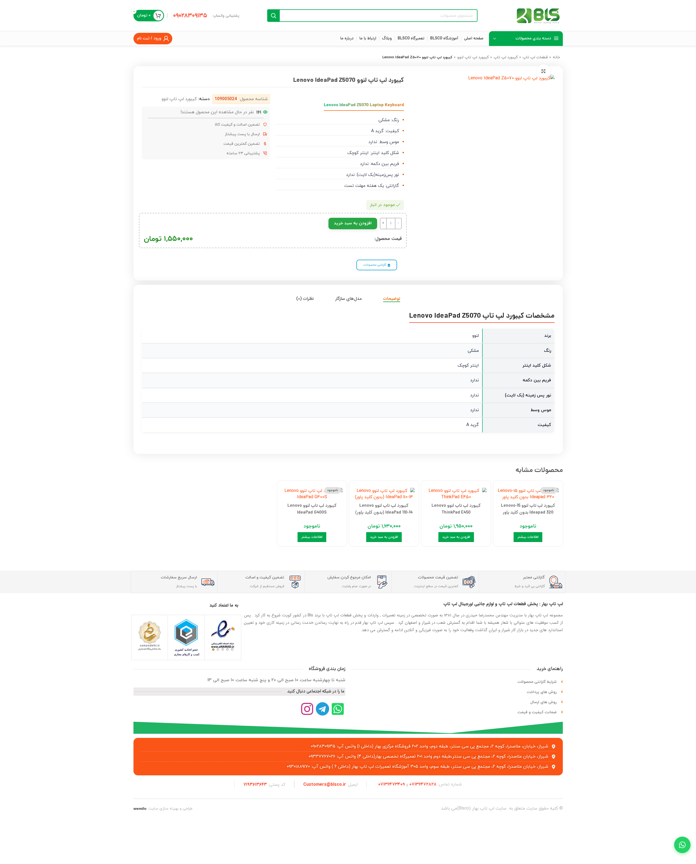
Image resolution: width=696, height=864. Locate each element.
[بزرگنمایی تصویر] (543, 71)
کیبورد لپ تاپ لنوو (473, 57)
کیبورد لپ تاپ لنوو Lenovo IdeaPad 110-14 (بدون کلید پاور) (384, 509)
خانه (556, 57)
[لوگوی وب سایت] (538, 15)
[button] (456, 537)
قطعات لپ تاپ (535, 57)
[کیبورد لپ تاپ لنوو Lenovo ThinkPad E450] (456, 492)
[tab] (391, 299)
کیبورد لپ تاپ (506, 57)
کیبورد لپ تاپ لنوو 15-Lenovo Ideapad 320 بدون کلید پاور (528, 509)
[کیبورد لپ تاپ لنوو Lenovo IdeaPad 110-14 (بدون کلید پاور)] (384, 492)
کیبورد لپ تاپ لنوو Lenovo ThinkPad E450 (456, 509)
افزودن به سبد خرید (353, 223)
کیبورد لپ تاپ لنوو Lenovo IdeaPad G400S (312, 509)
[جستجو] (273, 15)
